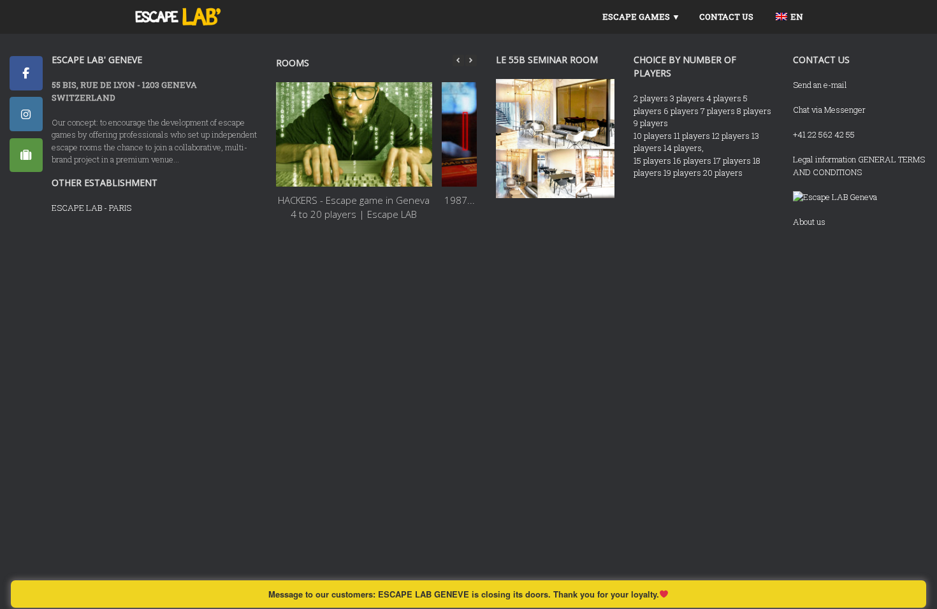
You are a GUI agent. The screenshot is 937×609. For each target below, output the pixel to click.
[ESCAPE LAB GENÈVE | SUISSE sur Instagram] (26, 114)
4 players (723, 98)
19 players (682, 172)
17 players (732, 160)
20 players (723, 172)
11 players (692, 135)
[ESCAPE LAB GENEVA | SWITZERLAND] (177, 16)
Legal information (824, 159)
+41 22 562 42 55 (824, 134)
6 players (681, 111)
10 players (653, 135)
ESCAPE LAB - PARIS (91, 207)
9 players (651, 123)
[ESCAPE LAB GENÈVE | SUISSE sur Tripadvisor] (26, 155)
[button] (471, 60)
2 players (651, 98)
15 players (652, 160)
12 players (731, 135)
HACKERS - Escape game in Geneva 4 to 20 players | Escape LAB (354, 207)
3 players (687, 98)
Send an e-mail (820, 84)
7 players (718, 111)
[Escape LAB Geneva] (835, 197)
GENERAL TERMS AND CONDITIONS (859, 166)
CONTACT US (726, 16)
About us (809, 221)
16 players (692, 160)
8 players (754, 111)
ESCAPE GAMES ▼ (641, 16)
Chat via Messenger (829, 109)
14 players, (684, 148)
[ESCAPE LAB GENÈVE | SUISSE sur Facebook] (26, 73)
